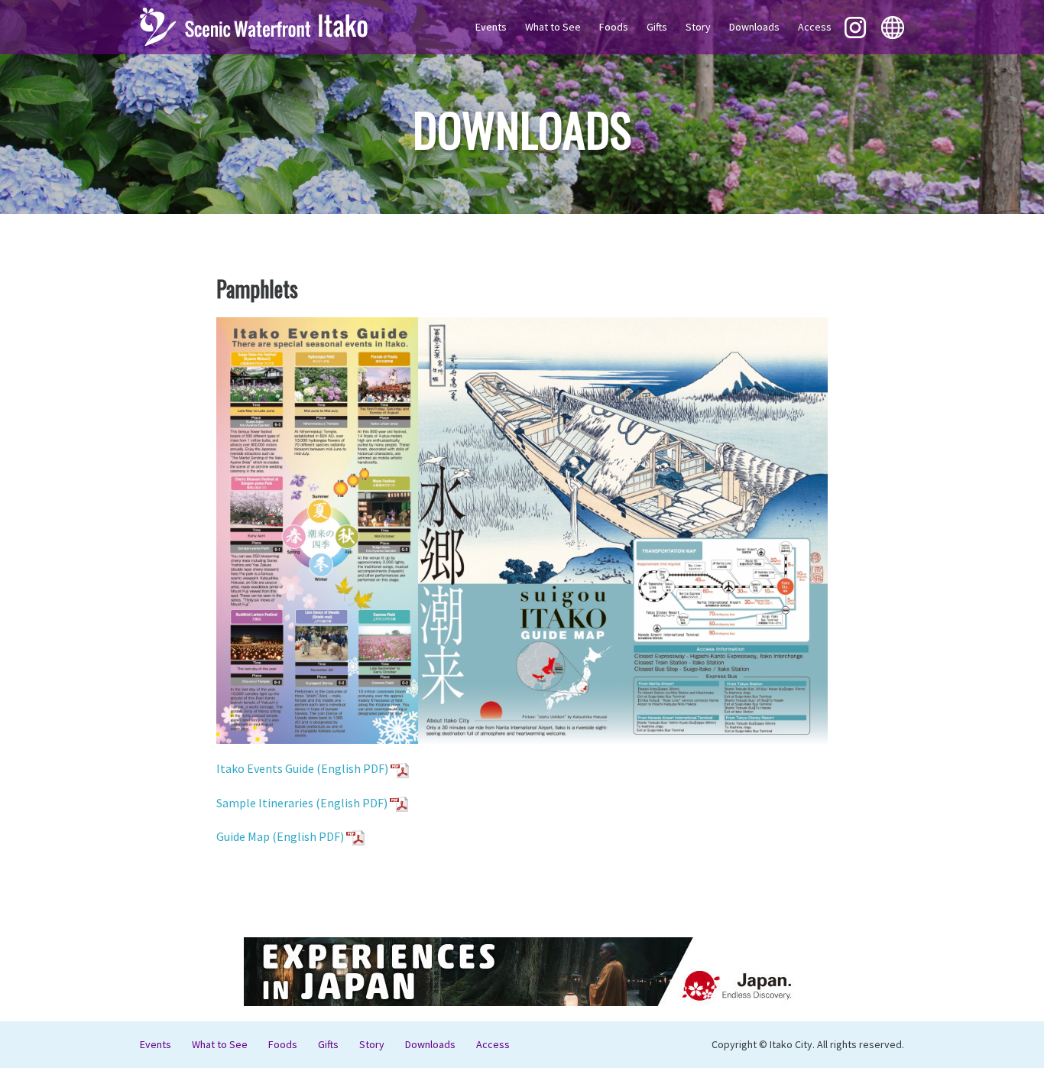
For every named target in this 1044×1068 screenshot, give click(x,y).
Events (491, 27)
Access (815, 27)
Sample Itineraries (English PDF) (303, 802)
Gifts (657, 27)
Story (698, 27)
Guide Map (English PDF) (280, 836)
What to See (553, 27)
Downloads (754, 27)
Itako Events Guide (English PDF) (303, 768)
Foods (613, 27)
